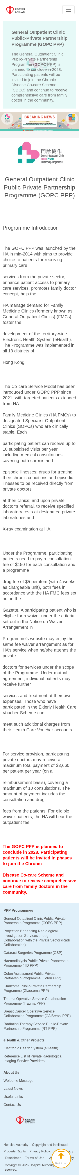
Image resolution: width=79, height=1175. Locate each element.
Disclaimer (13, 1158)
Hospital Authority (16, 1144)
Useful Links (13, 1096)
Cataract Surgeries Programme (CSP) (33, 953)
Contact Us (12, 1105)
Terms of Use (34, 1158)
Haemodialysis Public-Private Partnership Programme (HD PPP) (36, 963)
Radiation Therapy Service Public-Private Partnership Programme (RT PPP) (36, 1026)
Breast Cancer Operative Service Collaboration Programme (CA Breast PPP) (37, 1013)
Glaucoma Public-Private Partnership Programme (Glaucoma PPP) (32, 988)
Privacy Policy (39, 1151)
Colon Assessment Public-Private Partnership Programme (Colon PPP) (32, 976)
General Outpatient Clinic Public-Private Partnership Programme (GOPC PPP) (35, 921)
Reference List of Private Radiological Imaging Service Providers (33, 1058)
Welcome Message (18, 1080)
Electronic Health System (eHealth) (31, 1048)
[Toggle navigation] (68, 9)
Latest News (13, 1088)
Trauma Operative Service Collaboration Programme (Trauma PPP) (35, 1001)
